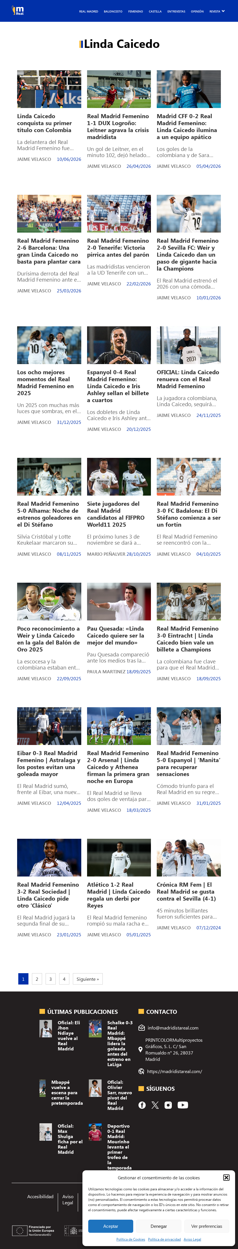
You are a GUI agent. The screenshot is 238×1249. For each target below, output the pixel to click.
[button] (226, 1177)
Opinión (197, 11)
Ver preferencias (206, 1226)
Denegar (159, 1226)
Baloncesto (113, 11)
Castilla (155, 11)
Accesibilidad (40, 1196)
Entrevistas (176, 11)
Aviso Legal (192, 1239)
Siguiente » (88, 979)
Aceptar (110, 1226)
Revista (215, 11)
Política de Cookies (130, 1239)
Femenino (135, 11)
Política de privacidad (164, 1239)
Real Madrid (88, 11)
